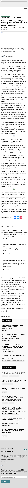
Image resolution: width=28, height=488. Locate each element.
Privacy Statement (7, 449)
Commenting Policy (7, 451)
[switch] (25, 450)
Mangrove (6, 461)
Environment (6, 16)
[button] (2, 465)
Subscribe (5, 481)
